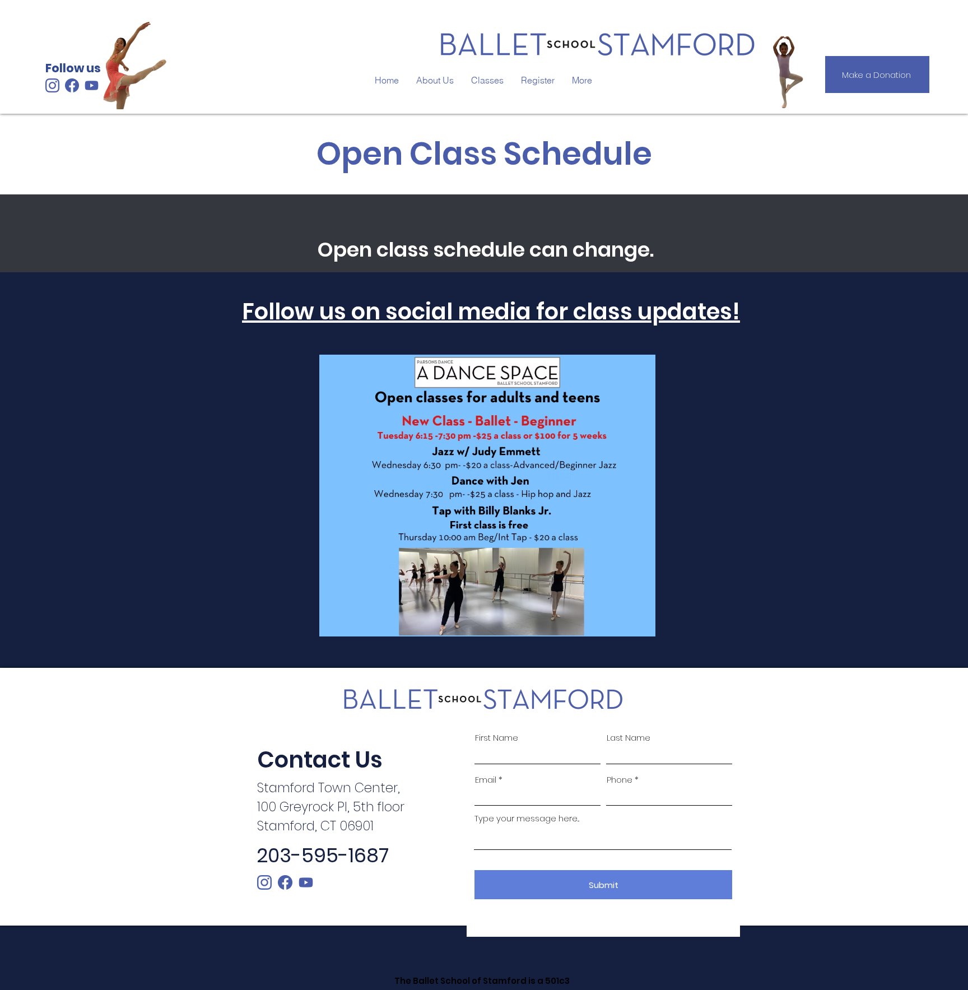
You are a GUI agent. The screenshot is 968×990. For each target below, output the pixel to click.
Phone (619, 779)
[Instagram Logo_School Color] (52, 85)
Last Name (628, 737)
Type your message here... (526, 818)
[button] (487, 80)
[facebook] (285, 882)
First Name (496, 737)
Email (485, 779)
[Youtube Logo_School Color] (306, 882)
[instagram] (264, 882)
